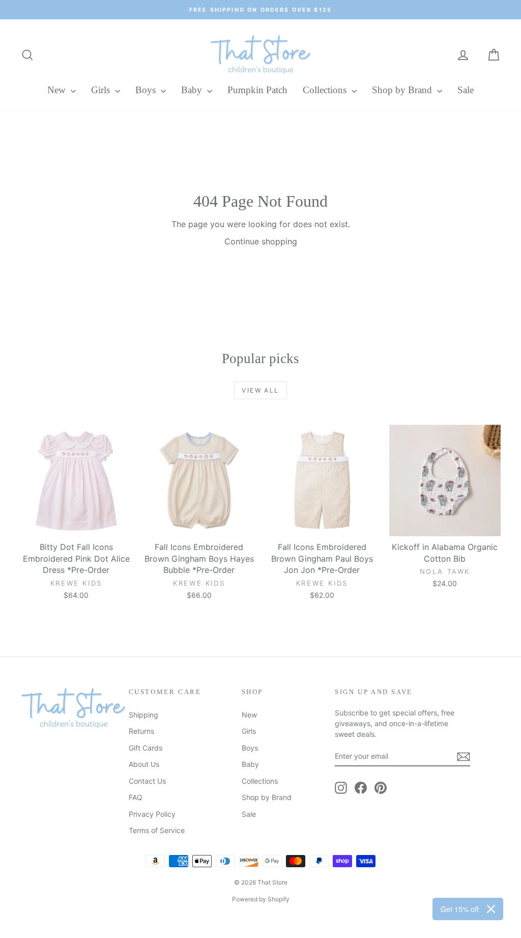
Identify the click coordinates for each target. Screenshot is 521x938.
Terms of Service (157, 830)
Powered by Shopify (261, 899)
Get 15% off (460, 909)
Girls (101, 90)
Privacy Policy (152, 814)
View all (260, 390)
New (57, 90)
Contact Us (147, 781)
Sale (465, 90)
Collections (326, 90)
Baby (193, 90)
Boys (146, 90)
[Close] (491, 909)
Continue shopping (260, 241)
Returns (141, 731)
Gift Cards (145, 747)
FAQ (135, 797)
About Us (144, 764)
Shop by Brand (403, 90)
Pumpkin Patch (257, 90)
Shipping (143, 714)
